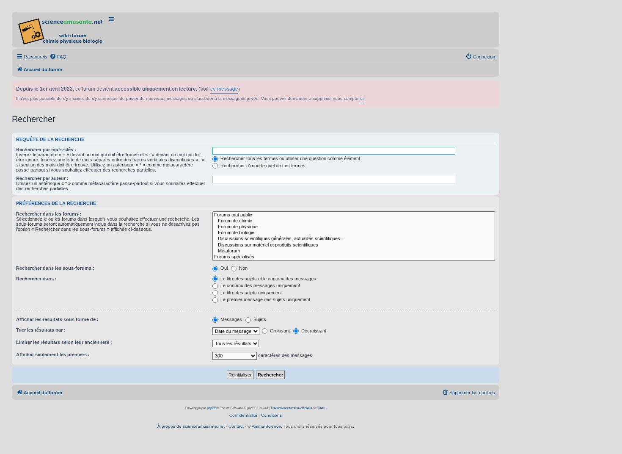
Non (243, 268)
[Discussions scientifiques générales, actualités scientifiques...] (353, 239)
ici (361, 98)
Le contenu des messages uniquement (259, 285)
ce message (224, 89)
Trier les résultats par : (41, 329)
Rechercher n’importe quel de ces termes (262, 165)
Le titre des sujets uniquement (250, 292)
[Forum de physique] (353, 227)
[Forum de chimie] (353, 221)
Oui (223, 268)
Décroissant (313, 330)
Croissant (279, 330)
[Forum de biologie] (353, 233)
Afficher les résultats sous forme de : (57, 319)
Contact (236, 426)
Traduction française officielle (291, 408)
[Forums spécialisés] (353, 257)
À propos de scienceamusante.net (191, 426)
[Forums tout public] (353, 215)
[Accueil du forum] (61, 29)
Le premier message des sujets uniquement (264, 299)
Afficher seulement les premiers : (53, 354)
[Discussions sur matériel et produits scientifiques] (353, 245)
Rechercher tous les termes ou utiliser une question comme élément (289, 158)
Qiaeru (321, 408)
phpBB (211, 408)
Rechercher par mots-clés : (46, 149)
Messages (230, 319)
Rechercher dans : (36, 278)
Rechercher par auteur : (42, 178)
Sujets (259, 319)
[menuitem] (58, 57)
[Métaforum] (353, 251)
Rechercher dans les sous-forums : (55, 268)
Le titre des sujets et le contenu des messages (267, 278)
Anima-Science (266, 426)
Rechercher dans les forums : (49, 213)
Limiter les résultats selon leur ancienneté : (64, 342)
